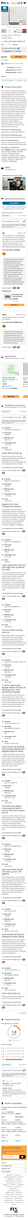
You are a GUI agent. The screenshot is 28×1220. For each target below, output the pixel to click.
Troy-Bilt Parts (17, 1186)
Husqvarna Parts (9, 1181)
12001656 (7, 435)
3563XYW (18, 1141)
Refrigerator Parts (10, 1194)
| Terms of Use (8, 1216)
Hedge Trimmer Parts (10, 1202)
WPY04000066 (8, 975)
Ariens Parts (17, 1175)
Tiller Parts (14, 1204)
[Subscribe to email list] (22, 1157)
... (13, 161)
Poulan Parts (9, 1186)
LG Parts (18, 1182)
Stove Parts (6, 1196)
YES (14, 288)
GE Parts (18, 1179)
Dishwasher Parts (9, 1192)
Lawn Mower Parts (8, 1200)
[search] (19, 3)
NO (18, 288)
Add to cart (18, 57)
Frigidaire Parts (10, 1179)
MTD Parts (13, 1184)
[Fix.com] (3, 3)
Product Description (7, 80)
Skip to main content (14, 19)
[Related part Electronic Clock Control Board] (8, 297)
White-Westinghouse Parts (13, 1190)
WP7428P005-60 (9, 728)
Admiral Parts (10, 1175)
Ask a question (14, 203)
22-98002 (18, 1120)
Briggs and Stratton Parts (10, 1177)
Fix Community (6, 1171)
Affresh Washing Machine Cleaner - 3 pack (9, 379)
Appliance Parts (18, 1198)
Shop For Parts (6, 1168)
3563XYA (17, 1135)
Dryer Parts (18, 1194)
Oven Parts (13, 1196)
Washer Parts (18, 1192)
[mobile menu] (8, 3)
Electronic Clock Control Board (17, 295)
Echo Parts (20, 1177)
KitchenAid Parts (10, 1182)
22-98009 (18, 1127)
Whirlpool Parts (13, 1188)
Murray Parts (21, 1184)
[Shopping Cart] (24, 3)
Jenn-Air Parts (18, 1181)
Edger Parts (19, 1202)
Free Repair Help (7, 1166)
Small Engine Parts (18, 1200)
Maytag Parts (6, 1184)
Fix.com (4, 1163)
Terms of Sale (20, 1216)
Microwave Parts (9, 1198)
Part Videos (18, 80)
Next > (25, 411)
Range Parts (21, 1196)
